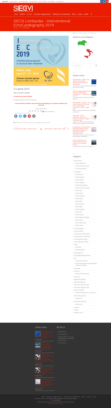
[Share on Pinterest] (29, 117)
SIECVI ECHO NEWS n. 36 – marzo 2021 (86, 292)
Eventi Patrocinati (80, 250)
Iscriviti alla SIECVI (23, 1)
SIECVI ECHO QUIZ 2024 (80, 301)
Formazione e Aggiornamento (54, 397)
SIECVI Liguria (79, 193)
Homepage (77, 268)
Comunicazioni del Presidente (82, 234)
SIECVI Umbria (79, 220)
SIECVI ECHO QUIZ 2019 (80, 296)
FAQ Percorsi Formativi (81, 261)
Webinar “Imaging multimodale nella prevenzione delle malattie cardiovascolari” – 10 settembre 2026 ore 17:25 (82, 93)
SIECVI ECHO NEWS (79, 290)
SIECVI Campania (80, 182)
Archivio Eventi (18, 122)
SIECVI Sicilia (79, 212)
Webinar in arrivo (78, 312)
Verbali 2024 (79, 304)
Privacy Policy (51, 403)
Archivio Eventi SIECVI (81, 168)
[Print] (33, 117)
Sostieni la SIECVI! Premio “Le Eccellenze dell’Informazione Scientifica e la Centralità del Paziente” (80, 142)
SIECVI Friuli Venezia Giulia (82, 188)
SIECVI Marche (79, 198)
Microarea (77, 271)
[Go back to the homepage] (23, 8)
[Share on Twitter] (20, 117)
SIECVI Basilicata (80, 177)
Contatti (94, 397)
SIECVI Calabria (80, 180)
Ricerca (83, 397)
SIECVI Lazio (79, 190)
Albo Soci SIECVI (43, 1)
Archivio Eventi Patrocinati (29, 122)
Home (43, 397)
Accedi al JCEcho (62, 343)
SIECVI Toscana (80, 214)
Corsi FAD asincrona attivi (80, 239)
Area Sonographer (79, 228)
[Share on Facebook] (15, 117)
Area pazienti (59, 1)
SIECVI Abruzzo (80, 174)
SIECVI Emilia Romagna (81, 185)
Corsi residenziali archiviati (81, 242)
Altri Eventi (78, 247)
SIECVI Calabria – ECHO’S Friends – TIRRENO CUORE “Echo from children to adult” (57, 129)
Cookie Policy (59, 403)
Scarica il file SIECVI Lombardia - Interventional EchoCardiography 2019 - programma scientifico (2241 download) (41, 104)
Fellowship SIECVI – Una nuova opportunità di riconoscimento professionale (66, 338)
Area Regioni (51, 1)
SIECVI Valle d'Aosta (81, 223)
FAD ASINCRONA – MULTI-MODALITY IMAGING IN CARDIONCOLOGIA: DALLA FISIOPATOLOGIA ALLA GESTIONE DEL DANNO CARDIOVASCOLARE (82, 130)
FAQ (75, 258)
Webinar (76, 310)
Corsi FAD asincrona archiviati (82, 236)
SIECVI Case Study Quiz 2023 (81, 284)
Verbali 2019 (79, 298)
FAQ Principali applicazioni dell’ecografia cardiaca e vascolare (86, 264)
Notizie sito (77, 277)
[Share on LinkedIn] (24, 117)
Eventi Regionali (78, 253)
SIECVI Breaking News (80, 282)
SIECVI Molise (79, 201)
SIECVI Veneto (79, 225)
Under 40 (76, 307)
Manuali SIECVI (33, 1)
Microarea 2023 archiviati (82, 273)
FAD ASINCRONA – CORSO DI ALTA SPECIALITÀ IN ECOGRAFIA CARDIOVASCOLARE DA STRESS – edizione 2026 (81, 82)
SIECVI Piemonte (80, 204)
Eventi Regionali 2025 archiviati (82, 255)
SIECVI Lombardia (46, 122)
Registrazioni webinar (80, 279)
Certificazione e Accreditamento (71, 397)
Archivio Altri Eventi (80, 163)
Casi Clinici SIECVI (78, 231)
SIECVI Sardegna (80, 209)
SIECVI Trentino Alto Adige (82, 217)
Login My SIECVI (13, 1)
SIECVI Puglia (79, 206)
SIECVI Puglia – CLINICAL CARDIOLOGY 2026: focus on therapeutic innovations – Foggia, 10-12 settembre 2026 (82, 118)
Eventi (75, 244)
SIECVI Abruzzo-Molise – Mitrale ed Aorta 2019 (27, 129)
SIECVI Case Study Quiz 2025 (81, 287)
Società (89, 397)
